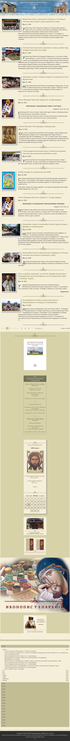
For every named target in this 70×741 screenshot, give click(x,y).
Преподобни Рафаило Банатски (35, 481)
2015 (3, 711)
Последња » (39, 328)
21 (44, 505)
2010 (3, 725)
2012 (3, 720)
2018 (3, 703)
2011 (3, 723)
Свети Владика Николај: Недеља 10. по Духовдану (20, 664)
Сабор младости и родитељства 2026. (34, 172)
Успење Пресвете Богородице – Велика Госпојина (20, 651)
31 (38, 511)
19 (38, 505)
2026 (3, 646)
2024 (3, 686)
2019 (3, 700)
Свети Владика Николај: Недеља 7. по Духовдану (39, 197)
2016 (3, 709)
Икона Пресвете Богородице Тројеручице (37, 126)
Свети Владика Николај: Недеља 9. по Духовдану (20, 667)
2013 (3, 717)
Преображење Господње (12, 659)
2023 (3, 689)
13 (41, 501)
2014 (3, 714)
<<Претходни (28, 495)
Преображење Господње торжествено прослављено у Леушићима (25, 657)
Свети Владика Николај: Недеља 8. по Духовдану (39, 100)
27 (41, 508)
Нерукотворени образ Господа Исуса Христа (35, 476)
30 (29, 328)
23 (29, 508)
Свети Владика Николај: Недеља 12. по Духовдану (20, 656)
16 (29, 505)
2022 (3, 692)
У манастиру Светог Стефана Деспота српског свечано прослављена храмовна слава (31, 665)
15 (26, 505)
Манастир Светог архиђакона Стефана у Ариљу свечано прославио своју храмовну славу (32, 661)
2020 (3, 697)
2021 (3, 695)
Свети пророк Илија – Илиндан (14, 669)
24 (32, 508)
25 (35, 508)
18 (35, 505)
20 (25, 328)
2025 (3, 683)
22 (26, 508)
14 (44, 501)
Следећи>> (42, 495)
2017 (3, 706)
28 (44, 508)
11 (35, 501)
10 (22, 328)
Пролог (35, 486)
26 (38, 508)
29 (32, 511)
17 (32, 505)
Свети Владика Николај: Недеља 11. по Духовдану (20, 662)
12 (38, 501)
